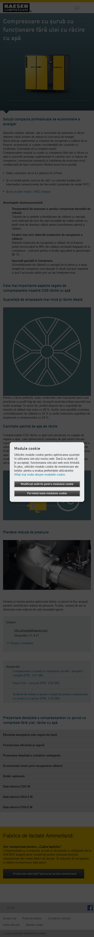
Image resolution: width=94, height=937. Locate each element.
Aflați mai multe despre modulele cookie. (40, 474)
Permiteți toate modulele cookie (47, 493)
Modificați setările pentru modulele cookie (47, 484)
